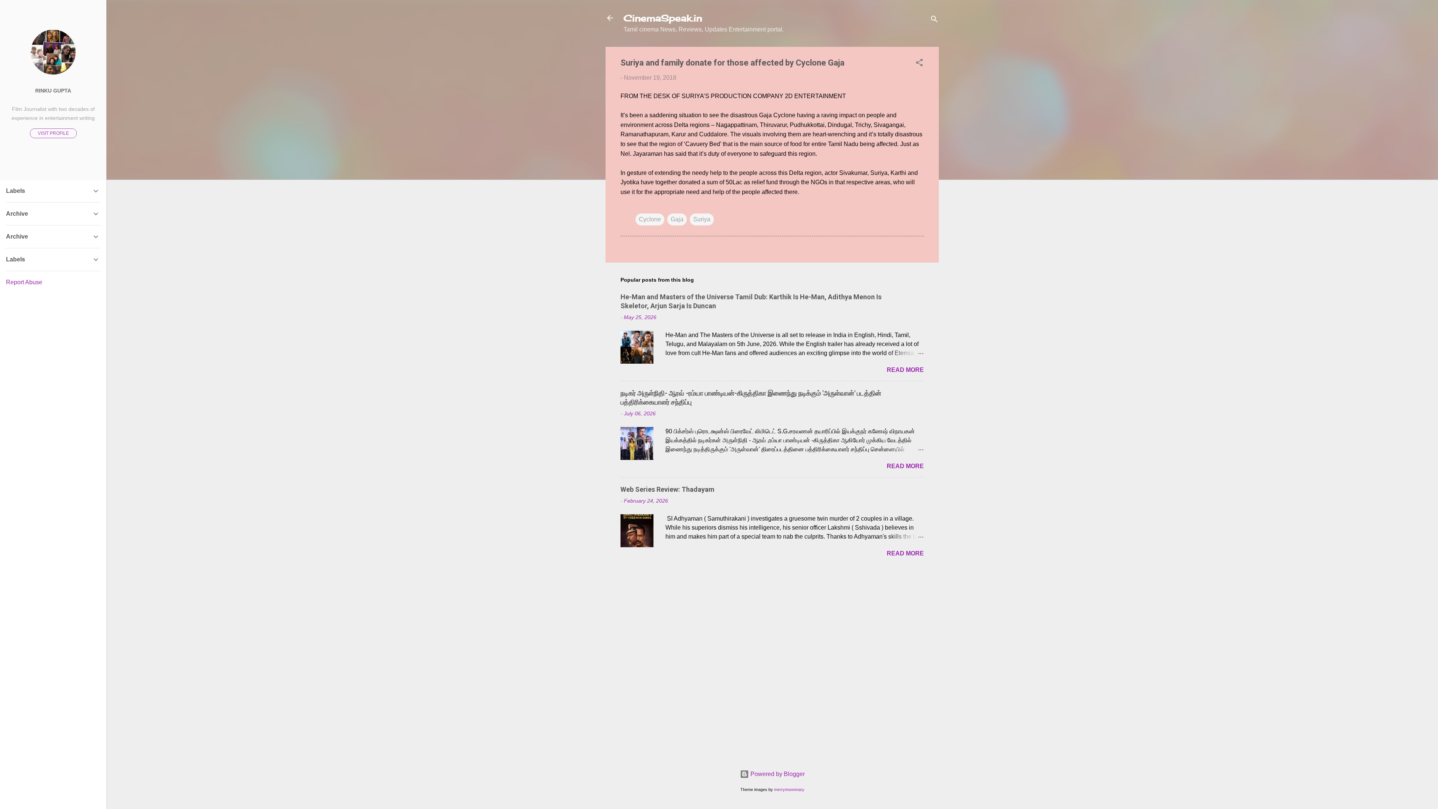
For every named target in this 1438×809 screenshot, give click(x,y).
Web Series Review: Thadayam (668, 489)
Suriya (701, 219)
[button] (919, 64)
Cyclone (650, 219)
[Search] (934, 20)
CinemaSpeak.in (663, 18)
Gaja (677, 219)
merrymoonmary (789, 789)
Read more (905, 370)
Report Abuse (24, 282)
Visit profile (53, 133)
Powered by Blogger (777, 774)
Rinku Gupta (53, 91)
